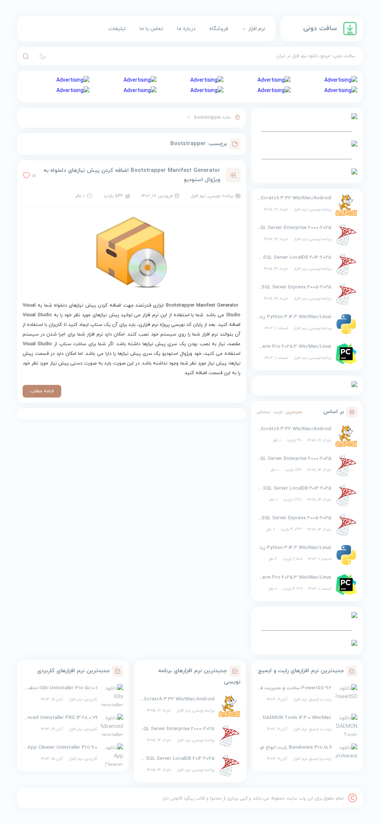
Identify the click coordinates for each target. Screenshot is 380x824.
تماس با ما (151, 28)
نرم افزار (256, 28)
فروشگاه (218, 28)
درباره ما (186, 28)
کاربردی (91, 699)
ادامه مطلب (42, 391)
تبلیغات (117, 28)
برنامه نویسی (320, 209)
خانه (226, 118)
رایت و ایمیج (320, 699)
